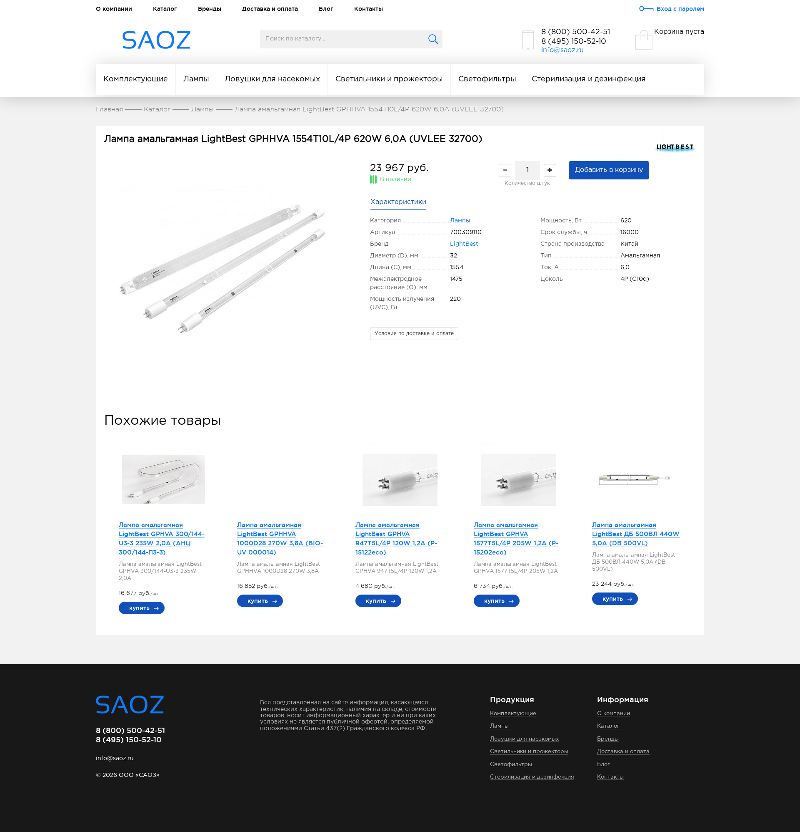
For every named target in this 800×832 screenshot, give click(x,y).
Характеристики (398, 202)
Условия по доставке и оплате (414, 333)
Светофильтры (487, 79)
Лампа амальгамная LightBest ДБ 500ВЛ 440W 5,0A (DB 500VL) (636, 534)
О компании (114, 8)
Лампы (196, 79)
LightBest (464, 244)
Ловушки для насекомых (272, 79)
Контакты (368, 8)
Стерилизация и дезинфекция (589, 79)
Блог (326, 8)
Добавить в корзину (609, 170)
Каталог (165, 8)
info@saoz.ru (562, 50)
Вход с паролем (680, 8)
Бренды (209, 8)
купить (139, 608)
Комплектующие (135, 79)
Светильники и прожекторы (389, 79)
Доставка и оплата (270, 8)
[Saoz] (156, 40)
